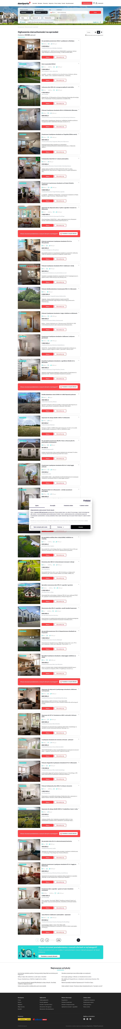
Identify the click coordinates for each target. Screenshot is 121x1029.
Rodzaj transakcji (24, 9)
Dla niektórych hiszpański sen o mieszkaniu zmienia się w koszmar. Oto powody (80, 979)
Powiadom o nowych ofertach (69, 233)
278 (58, 940)
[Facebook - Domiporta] (84, 1019)
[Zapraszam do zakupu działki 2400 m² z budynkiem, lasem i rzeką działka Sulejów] (29, 817)
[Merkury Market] (24, 1019)
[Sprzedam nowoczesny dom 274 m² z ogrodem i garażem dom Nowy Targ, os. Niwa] (29, 593)
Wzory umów (86, 1006)
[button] (1, 13)
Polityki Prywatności (98, 1026)
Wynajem (40, 3)
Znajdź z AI (96, 22)
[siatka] (95, 32)
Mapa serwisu (21, 1006)
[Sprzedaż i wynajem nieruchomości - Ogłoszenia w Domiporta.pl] (24, 3)
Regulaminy (65, 1000)
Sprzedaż (35, 3)
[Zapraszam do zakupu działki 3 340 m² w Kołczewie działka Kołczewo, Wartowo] (29, 426)
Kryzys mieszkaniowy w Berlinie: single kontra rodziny (32, 979)
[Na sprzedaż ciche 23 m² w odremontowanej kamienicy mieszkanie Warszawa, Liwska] (29, 849)
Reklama (20, 1004)
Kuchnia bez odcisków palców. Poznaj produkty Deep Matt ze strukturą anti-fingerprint (38, 973)
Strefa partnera (87, 1004)
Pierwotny (45, 3)
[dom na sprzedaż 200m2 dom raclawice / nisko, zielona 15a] (29, 72)
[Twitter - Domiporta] (90, 1019)
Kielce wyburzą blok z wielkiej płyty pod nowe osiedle (32, 986)
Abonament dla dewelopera (47, 1009)
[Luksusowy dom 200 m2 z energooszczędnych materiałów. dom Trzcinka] (29, 95)
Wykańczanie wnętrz (88, 1002)
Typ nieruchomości (39, 9)
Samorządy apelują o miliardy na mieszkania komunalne (76, 976)
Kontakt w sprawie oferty (46, 1004)
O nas (19, 1000)
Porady (63, 3)
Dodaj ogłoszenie (87, 3)
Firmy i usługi (57, 3)
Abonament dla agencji (45, 1006)
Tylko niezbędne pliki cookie (40, 527)
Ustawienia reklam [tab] (68, 505)
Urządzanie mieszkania (89, 1000)
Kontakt (20, 1009)
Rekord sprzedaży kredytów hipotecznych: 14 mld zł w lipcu (77, 982)
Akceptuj (80, 527)
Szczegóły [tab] (52, 505)
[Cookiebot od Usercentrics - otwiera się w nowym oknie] (84, 501)
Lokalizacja (59, 9)
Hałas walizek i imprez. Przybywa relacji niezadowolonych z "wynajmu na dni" (82, 986)
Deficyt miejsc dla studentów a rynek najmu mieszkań (32, 976)
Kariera (19, 1002)
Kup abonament (69, 3)
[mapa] (101, 32)
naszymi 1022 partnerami (40, 512)
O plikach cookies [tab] (84, 505)
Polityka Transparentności (68, 1004)
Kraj (50, 9)
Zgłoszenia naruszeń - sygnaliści (69, 1006)
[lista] (98, 32)
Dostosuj (59, 527)
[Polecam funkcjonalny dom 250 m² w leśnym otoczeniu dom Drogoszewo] (29, 794)
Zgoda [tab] (36, 505)
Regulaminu (90, 1026)
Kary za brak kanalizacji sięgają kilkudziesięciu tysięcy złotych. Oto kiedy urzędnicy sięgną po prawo (37, 983)
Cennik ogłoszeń (44, 1002)
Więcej (47, 57)
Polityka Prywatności (67, 1002)
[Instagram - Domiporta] (87, 1019)
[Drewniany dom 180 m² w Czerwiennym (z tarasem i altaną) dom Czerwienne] (29, 570)
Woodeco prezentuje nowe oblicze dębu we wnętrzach (76, 973)
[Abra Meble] (40, 1019)
